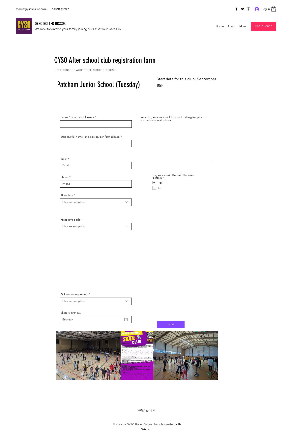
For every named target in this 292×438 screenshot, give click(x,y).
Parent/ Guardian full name (77, 117)
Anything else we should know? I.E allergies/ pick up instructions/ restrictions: (173, 118)
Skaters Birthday (71, 312)
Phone (65, 177)
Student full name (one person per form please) (90, 136)
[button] (273, 9)
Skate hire (67, 195)
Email (64, 158)
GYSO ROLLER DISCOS (50, 23)
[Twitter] (243, 9)
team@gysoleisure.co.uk (31, 9)
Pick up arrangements (74, 294)
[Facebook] (237, 9)
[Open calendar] (126, 319)
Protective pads (70, 219)
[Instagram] (248, 9)
